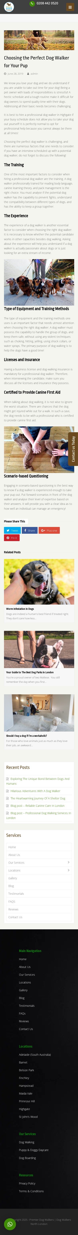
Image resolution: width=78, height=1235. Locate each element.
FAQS (11, 901)
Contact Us (15, 917)
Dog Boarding (27, 1158)
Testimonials (16, 894)
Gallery (12, 878)
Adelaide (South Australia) (35, 1054)
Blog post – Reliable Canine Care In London (37, 806)
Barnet (23, 1062)
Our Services (16, 862)
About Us (14, 855)
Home (12, 847)
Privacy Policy (27, 1183)
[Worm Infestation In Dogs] (39, 582)
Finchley (24, 1078)
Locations (14, 870)
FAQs (22, 1013)
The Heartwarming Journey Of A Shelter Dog (38, 798)
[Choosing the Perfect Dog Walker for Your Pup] (39, 40)
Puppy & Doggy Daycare (34, 1150)
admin (34, 73)
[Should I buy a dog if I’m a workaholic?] (39, 713)
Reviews (13, 909)
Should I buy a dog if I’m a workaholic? (26, 735)
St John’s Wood (28, 1117)
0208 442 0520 (47, 3)
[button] (10, 1224)
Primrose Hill (27, 1101)
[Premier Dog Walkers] (9, 7)
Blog (11, 886)
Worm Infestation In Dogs (20, 608)
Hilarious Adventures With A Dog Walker (35, 791)
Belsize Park (26, 1070)
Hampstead (26, 1086)
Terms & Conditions (31, 1191)
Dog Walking (26, 1142)
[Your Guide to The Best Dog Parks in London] (39, 649)
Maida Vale (25, 1093)
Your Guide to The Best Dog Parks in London (30, 672)
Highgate (24, 1109)
